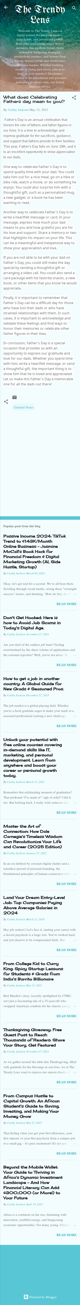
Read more (67, 603)
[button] (74, 98)
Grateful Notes (23, 407)
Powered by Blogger (43, 1297)
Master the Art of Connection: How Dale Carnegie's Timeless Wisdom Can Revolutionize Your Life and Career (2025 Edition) (32, 836)
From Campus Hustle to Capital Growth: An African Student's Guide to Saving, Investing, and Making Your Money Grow (31, 1106)
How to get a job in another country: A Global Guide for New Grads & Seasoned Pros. (33, 683)
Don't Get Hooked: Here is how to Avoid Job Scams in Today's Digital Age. (32, 622)
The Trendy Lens (40, 15)
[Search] (74, 8)
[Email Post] (14, 398)
